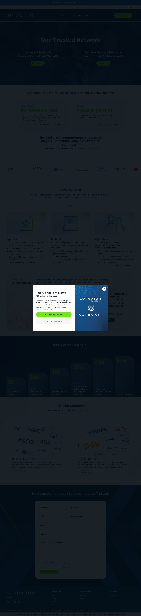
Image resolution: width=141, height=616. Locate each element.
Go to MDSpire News (53, 314)
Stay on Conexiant (53, 321)
